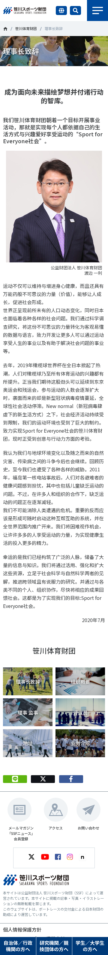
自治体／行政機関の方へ (18, 946)
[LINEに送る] (15, 779)
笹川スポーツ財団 (5, 29)
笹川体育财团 (26, 28)
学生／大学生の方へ (90, 946)
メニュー (97, 10)
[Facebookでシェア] (71, 779)
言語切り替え (61, 10)
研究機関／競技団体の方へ (54, 946)
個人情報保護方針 (22, 929)
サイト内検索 (75, 10)
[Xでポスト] (43, 779)
